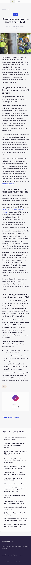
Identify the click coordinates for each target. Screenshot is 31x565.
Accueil (4, 9)
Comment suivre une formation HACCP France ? (13, 479)
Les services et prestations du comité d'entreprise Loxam (15, 438)
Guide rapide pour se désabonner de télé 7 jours (15, 496)
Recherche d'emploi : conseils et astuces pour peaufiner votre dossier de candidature (15, 460)
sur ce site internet (8, 183)
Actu (8, 9)
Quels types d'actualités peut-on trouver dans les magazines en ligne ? (15, 502)
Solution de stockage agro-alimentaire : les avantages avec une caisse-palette (15, 519)
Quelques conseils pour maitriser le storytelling (14, 514)
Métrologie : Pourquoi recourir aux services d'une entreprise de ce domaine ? (14, 445)
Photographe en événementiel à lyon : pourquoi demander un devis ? (15, 525)
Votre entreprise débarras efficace (14, 484)
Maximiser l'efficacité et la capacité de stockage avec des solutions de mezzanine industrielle (15, 489)
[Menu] (19, 1)
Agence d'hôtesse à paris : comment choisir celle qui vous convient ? (14, 467)
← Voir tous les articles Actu (10, 417)
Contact (21, 555)
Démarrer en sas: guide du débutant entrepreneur (15, 508)
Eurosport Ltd (7, 541)
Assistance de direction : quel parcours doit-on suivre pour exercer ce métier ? (15, 453)
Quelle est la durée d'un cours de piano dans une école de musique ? (14, 473)
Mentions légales (12, 555)
